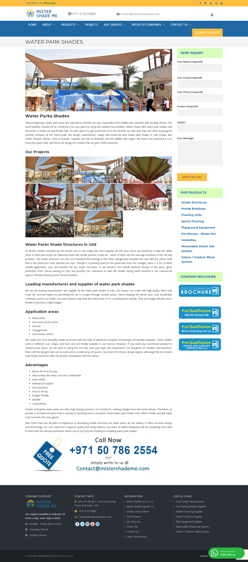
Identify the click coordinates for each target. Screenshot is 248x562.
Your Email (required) (189, 77)
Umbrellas (188, 240)
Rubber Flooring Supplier (189, 511)
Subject (181, 122)
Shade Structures (194, 202)
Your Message (185, 138)
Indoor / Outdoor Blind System (197, 259)
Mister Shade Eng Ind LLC (141, 506)
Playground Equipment (198, 227)
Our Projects (133, 521)
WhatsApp (50, 3)
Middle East (121, 138)
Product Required (187, 106)
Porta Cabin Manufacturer (190, 501)
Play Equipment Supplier (189, 521)
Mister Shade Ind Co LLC (140, 501)
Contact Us (133, 531)
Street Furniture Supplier (189, 516)
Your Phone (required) (190, 92)
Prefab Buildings (193, 208)
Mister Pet (132, 526)
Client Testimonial (136, 536)
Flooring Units (191, 215)
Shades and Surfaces (138, 511)
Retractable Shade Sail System (197, 248)
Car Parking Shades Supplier (191, 506)
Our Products (134, 516)
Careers (204, 555)
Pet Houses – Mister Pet (198, 233)
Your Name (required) (189, 61)
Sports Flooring (192, 221)
